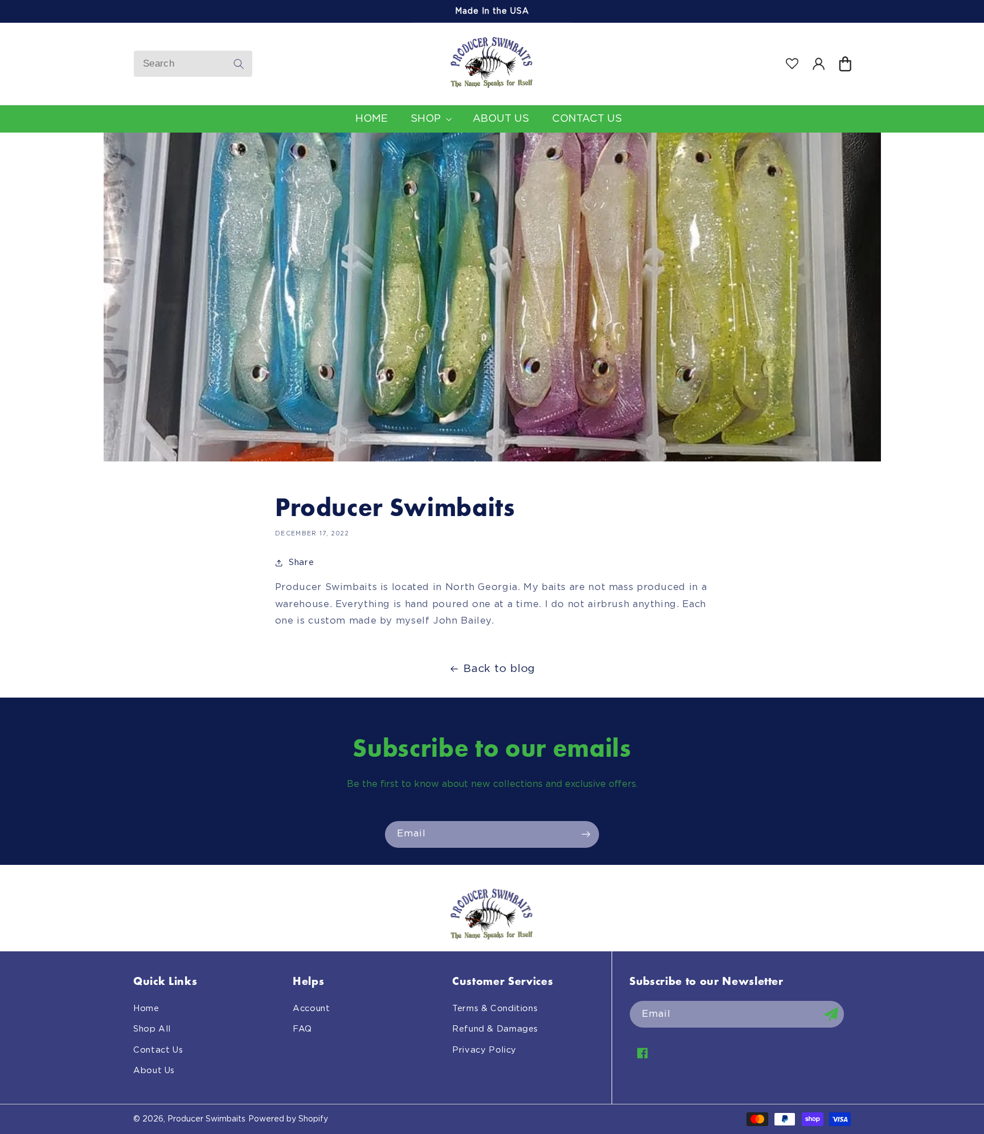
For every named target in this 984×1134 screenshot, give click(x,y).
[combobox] (193, 64)
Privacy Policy (484, 1050)
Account (311, 1008)
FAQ (302, 1029)
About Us (154, 1070)
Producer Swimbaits (206, 1119)
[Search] (239, 64)
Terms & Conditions (495, 1008)
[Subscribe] (586, 834)
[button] (844, 64)
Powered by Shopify (288, 1119)
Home (146, 1008)
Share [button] (301, 562)
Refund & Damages (495, 1029)
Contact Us (158, 1050)
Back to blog (499, 668)
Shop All (152, 1029)
